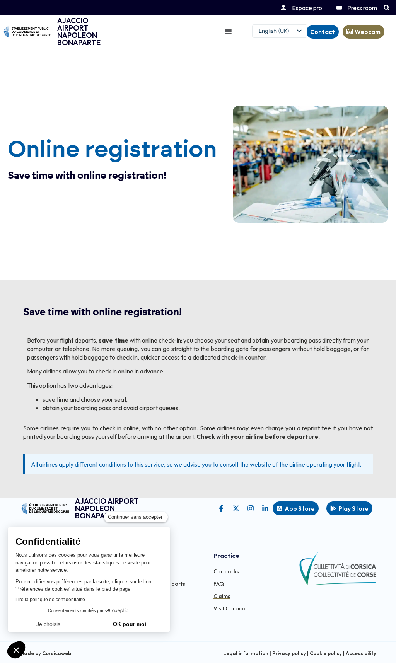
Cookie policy (326, 653)
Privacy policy (289, 653)
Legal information (245, 653)
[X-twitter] (235, 508)
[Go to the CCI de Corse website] (27, 32)
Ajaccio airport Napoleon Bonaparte (79, 31)
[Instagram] (250, 508)
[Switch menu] (228, 31)
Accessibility (361, 653)
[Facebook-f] (221, 508)
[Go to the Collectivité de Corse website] (337, 568)
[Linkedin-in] (265, 508)
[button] (386, 7)
